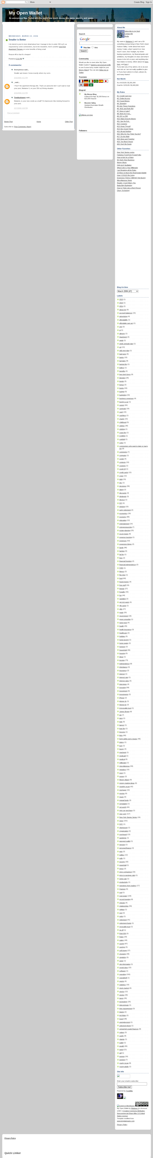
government (123, 616)
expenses (123, 541)
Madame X (130, 41)
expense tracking (125, 537)
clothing (122, 429)
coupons (122, 466)
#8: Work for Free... (124, 114)
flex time (122, 575)
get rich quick (124, 602)
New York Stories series (125, 152)
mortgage (122, 790)
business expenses (126, 398)
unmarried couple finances (129, 1029)
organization (123, 831)
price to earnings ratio (127, 875)
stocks (121, 991)
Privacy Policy (122, 1124)
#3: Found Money (123, 101)
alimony (122, 333)
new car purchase (126, 810)
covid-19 (122, 469)
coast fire (122, 432)
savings (122, 947)
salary (121, 940)
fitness (121, 571)
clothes (122, 426)
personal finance (125, 848)
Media (126, 36)
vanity (121, 1036)
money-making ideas (126, 783)
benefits (122, 371)
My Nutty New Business (125, 160)
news (121, 821)
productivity (123, 882)
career (121, 405)
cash (121, 412)
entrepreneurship (125, 527)
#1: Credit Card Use (124, 96)
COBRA (122, 436)
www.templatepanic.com (125, 1121)
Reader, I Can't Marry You (126, 183)
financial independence (127, 565)
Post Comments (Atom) (22, 127)
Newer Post (8, 121)
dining (121, 489)
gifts (120, 609)
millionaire (122, 763)
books (121, 388)
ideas (121, 657)
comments (123, 452)
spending (122, 974)
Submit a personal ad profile (101, 65)
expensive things (125, 544)
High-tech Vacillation (124, 165)
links (121, 735)
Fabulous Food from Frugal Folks (129, 155)
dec (120, 483)
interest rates (124, 681)
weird (121, 1049)
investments (123, 694)
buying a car (123, 402)
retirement (123, 920)
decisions (122, 486)
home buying (124, 640)
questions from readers (127, 886)
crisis (121, 476)
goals (121, 612)
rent (120, 913)
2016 (121, 303)
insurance (123, 670)
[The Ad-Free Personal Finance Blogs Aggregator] (86, 115)
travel (121, 1019)
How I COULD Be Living (125, 175)
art (120, 347)
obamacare (123, 827)
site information (124, 964)
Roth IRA (122, 933)
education (122, 520)
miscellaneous (124, 766)
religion (121, 909)
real (120, 892)
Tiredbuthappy (20, 97)
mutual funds (124, 800)
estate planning (124, 530)
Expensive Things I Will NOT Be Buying (131, 178)
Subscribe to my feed (132, 31)
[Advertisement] (39, 28)
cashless (122, 415)
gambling (122, 599)
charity (121, 419)
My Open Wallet (25, 12)
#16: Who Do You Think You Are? (129, 134)
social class (123, 967)
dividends (122, 496)
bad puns (122, 354)
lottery (121, 742)
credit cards (123, 472)
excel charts (123, 534)
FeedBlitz (129, 1091)
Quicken (122, 889)
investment (123, 691)
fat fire (121, 554)
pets (121, 851)
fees (121, 558)
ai (120, 330)
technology (123, 1002)
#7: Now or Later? (123, 111)
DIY (120, 503)
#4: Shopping (121, 103)
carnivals (122, 408)
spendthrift (123, 978)
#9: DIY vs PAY (122, 116)
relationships (123, 906)
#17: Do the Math (123, 136)
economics (123, 513)
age (120, 327)
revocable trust (124, 927)
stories (121, 995)
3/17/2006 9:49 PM (21, 108)
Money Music (122, 162)
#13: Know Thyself (123, 126)
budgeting (122, 395)
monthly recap (124, 786)
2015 (121, 299)
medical (122, 759)
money (121, 776)
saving (121, 944)
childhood (122, 422)
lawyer (121, 725)
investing (122, 687)
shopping (122, 954)
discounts (122, 493)
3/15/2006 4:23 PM (21, 93)
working (122, 1060)
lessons (122, 732)
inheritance (123, 667)
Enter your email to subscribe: (128, 1081)
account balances (125, 313)
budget (121, 391)
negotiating (123, 804)
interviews (123, 684)
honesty (122, 647)
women (122, 1056)
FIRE (121, 568)
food (121, 578)
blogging (122, 378)
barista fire (123, 364)
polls (121, 858)
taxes (121, 998)
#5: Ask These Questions (126, 106)
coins (121, 443)
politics (121, 855)
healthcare (123, 633)
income (122, 660)
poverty (122, 862)
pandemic (122, 838)
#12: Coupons (122, 124)
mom (121, 773)
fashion (122, 551)
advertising (123, 316)
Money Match (124, 780)
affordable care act (126, 323)
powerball (122, 865)
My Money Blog (90, 94)
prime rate (123, 879)
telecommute (124, 1005)
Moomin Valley (90, 103)
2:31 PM (19, 59)
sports (121, 981)
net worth (122, 807)
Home (39, 121)
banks (121, 357)
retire (121, 916)
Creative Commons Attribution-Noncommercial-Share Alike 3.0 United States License (131, 1113)
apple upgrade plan (126, 344)
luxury (121, 749)
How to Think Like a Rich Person (129, 188)
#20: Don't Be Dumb (124, 144)
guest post (123, 623)
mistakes (122, 769)
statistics (122, 985)
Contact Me (128, 34)
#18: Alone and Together (125, 139)
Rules (121, 937)
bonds (121, 381)
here (146, 62)
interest (122, 674)
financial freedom (125, 561)
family (121, 547)
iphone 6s (122, 705)
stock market (124, 988)
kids (120, 722)
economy (122, 517)
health (121, 626)
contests (122, 462)
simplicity (122, 957)
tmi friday (122, 1015)
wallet (121, 1043)
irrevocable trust (125, 708)
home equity (123, 643)
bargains (122, 361)
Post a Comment (13, 113)
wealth (121, 1046)
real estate (123, 896)
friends (121, 589)
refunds (122, 903)
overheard (123, 834)
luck (120, 746)
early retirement (125, 510)
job (120, 715)
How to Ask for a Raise (125, 157)
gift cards (122, 606)
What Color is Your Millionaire (127, 168)
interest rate (123, 677)
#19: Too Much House (125, 141)
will (120, 1053)
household (123, 650)
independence (124, 664)
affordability (123, 320)
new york (122, 814)
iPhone (121, 698)
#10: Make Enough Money (126, 119)
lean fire (122, 728)
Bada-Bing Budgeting (124, 185)
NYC (121, 824)
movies (122, 793)
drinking (122, 506)
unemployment (124, 1022)
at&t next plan (124, 350)
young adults (124, 1066)
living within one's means (128, 739)
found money (124, 582)
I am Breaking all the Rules (126, 170)
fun (120, 595)
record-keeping (124, 899)
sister (121, 961)
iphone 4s (122, 701)
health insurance (125, 629)
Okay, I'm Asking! (123, 190)
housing (122, 653)
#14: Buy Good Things (125, 129)
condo (121, 459)
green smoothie (125, 619)
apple (121, 340)
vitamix (121, 1039)
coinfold (122, 439)
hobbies (122, 636)
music (121, 797)
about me (122, 310)
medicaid (122, 756)
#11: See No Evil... (123, 121)
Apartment (123, 337)
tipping (121, 1012)
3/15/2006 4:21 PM (21, 78)
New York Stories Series (128, 817)
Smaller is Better (17, 39)
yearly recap (123, 1063)
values (121, 1032)
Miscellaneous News (124, 180)
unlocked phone (125, 1026)
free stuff (122, 585)
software (122, 971)
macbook (122, 752)
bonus (121, 385)
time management (125, 1008)
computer (122, 455)
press (121, 869)
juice (121, 718)
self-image (123, 950)
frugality (122, 592)
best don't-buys (125, 374)
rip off (121, 930)
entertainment (124, 524)
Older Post (69, 121)
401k (121, 306)
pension (122, 844)
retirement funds (125, 923)
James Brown (124, 711)
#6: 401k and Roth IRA (125, 108)
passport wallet (124, 841)
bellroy (121, 368)
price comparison (125, 872)
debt (121, 479)
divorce (122, 500)
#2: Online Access (123, 98)
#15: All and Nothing (124, 131)
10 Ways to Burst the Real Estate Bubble (131, 173)
